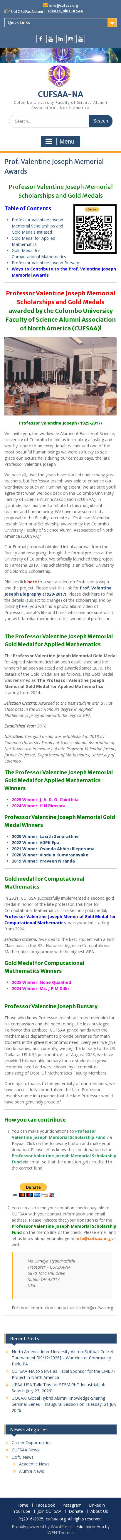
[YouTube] (50, 39)
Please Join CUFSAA (65, 11)
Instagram (72, 1505)
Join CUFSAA (49, 1511)
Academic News (34, 1464)
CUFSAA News (25, 1450)
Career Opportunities (31, 1442)
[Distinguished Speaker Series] (80, 39)
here (32, 581)
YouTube (21, 1511)
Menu (67, 141)
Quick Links (19, 22)
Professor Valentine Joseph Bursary (45, 262)
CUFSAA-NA (60, 94)
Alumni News (31, 1471)
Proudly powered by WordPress (42, 1526)
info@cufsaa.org (63, 5)
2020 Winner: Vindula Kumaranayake (50, 855)
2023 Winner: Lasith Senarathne (45, 836)
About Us (99, 1511)
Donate (76, 1511)
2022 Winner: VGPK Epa (35, 842)
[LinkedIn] (60, 39)
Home (22, 1505)
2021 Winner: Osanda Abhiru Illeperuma (53, 848)
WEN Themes (61, 1532)
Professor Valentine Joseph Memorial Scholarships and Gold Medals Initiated (37, 226)
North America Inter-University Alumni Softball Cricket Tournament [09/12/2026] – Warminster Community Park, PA (62, 1358)
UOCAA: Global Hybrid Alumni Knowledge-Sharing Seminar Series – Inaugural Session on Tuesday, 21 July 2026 (64, 1404)
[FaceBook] (40, 39)
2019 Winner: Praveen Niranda (43, 861)
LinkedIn (97, 1505)
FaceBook (45, 1505)
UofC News (22, 1457)
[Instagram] (70, 39)
